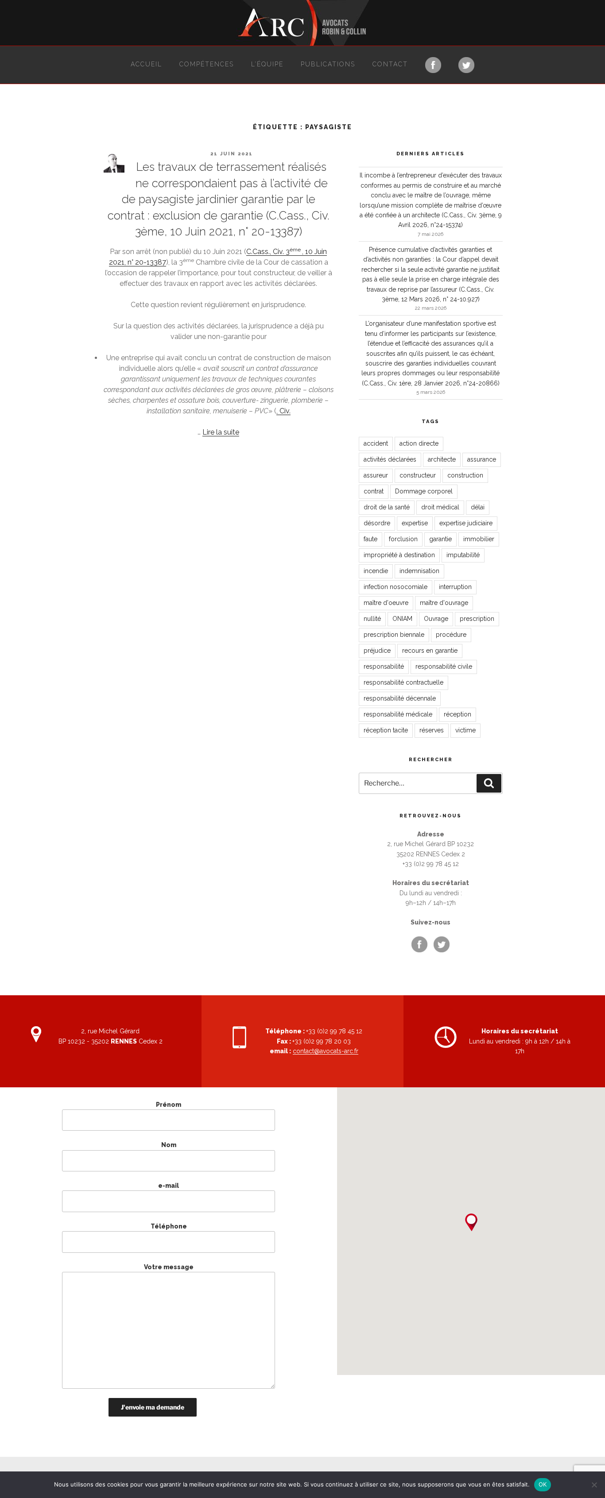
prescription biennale (394, 634)
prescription (477, 618)
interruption (455, 586)
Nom (168, 1144)
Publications (328, 64)
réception (457, 714)
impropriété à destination (399, 554)
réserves (431, 730)
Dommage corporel (424, 491)
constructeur (417, 475)
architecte (442, 459)
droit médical (440, 507)
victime (465, 730)
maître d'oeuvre (386, 602)
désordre (377, 523)
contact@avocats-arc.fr (325, 1051)
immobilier (478, 539)
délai (478, 507)
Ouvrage (436, 618)
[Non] (593, 1484)
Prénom (168, 1104)
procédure (451, 634)
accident (376, 443)
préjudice (377, 650)
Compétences (206, 64)
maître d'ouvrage (444, 602)
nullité (372, 618)
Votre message (169, 1267)
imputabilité (463, 554)
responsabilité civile (443, 666)
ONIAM (402, 618)
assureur (376, 475)
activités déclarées (390, 459)
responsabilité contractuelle (403, 682)
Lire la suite (220, 432)
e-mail (168, 1185)
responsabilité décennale (400, 698)
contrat (374, 491)
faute (370, 539)
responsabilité (384, 666)
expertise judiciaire (466, 523)
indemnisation (419, 570)
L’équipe (267, 64)
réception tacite (386, 730)
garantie (440, 539)
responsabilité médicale (398, 714)
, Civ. (283, 411)
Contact (390, 64)
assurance (481, 459)
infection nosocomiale (395, 586)
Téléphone (169, 1226)
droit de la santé (387, 507)
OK (543, 1484)
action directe (418, 443)
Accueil (146, 64)
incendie (376, 570)
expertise (415, 523)
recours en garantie (430, 650)
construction (465, 475)
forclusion (403, 539)
